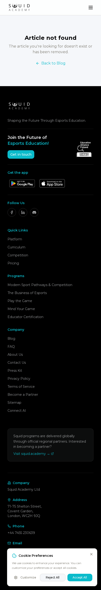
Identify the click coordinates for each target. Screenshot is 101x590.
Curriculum (16, 247)
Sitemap (14, 402)
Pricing (13, 263)
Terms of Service (21, 386)
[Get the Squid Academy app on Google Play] (22, 183)
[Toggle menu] (90, 7)
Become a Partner (23, 394)
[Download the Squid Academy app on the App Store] (52, 183)
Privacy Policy (19, 378)
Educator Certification (25, 317)
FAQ (11, 346)
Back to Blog (53, 63)
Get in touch (20, 154)
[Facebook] (12, 212)
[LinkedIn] (23, 212)
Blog (11, 338)
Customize (28, 577)
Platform (15, 239)
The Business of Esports (27, 293)
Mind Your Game (21, 309)
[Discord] (34, 212)
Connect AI (17, 410)
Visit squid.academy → (31, 454)
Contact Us (17, 362)
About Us (15, 354)
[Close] (91, 554)
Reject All (52, 577)
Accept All (80, 577)
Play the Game (20, 301)
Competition (18, 255)
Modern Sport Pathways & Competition (40, 285)
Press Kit (15, 370)
